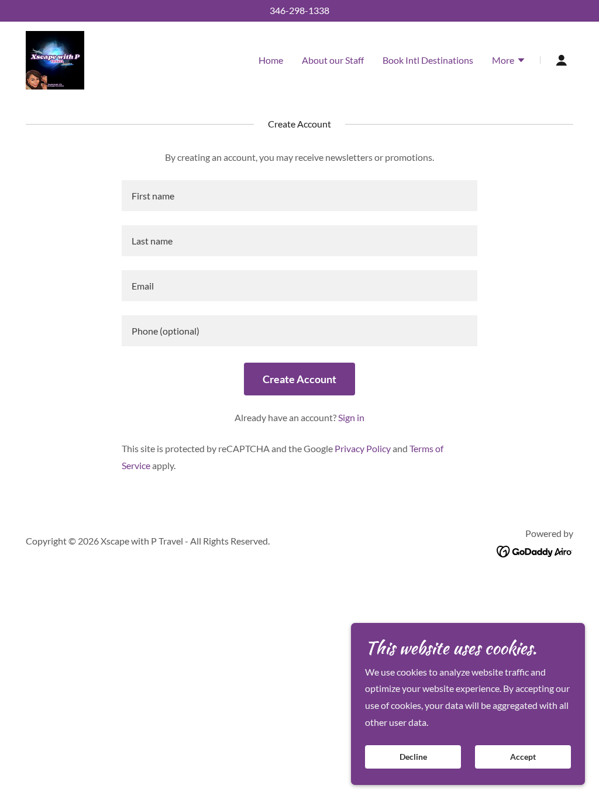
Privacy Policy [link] (363, 448)
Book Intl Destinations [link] (428, 60)
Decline (413, 757)
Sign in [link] (351, 417)
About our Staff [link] (333, 60)
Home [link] (271, 60)
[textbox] (299, 195)
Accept (523, 757)
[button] (509, 61)
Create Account (299, 379)
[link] (55, 58)
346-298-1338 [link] (299, 10)
